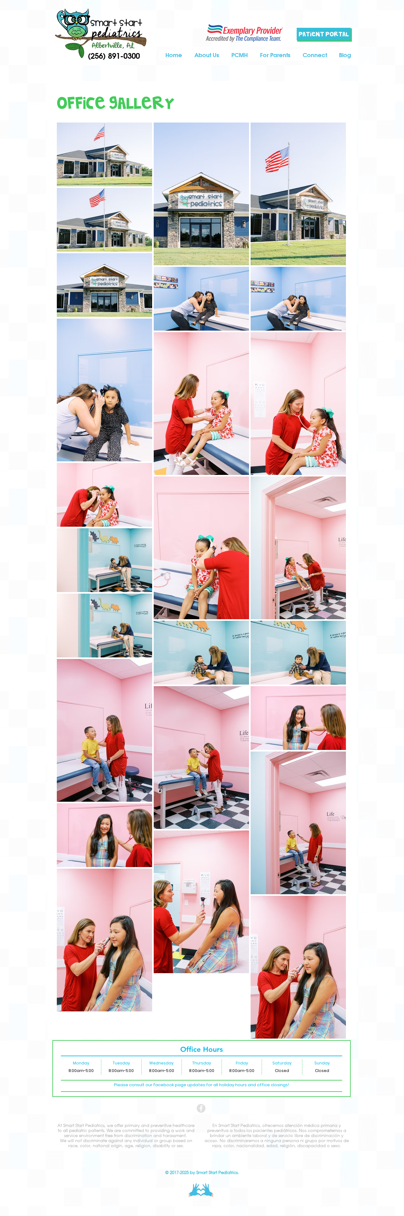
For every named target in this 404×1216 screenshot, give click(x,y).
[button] (275, 55)
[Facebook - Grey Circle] (201, 1108)
